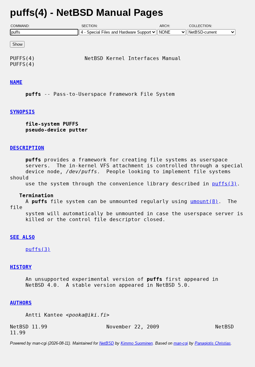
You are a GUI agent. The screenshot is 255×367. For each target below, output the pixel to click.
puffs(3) (224, 184)
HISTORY (21, 267)
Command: (22, 26)
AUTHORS (21, 303)
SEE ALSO (22, 237)
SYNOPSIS (22, 112)
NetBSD (106, 343)
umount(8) (204, 201)
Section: (90, 26)
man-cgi (181, 343)
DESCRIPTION (27, 148)
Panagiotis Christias (213, 343)
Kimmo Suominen (137, 343)
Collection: (200, 26)
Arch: (168, 26)
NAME (16, 82)
